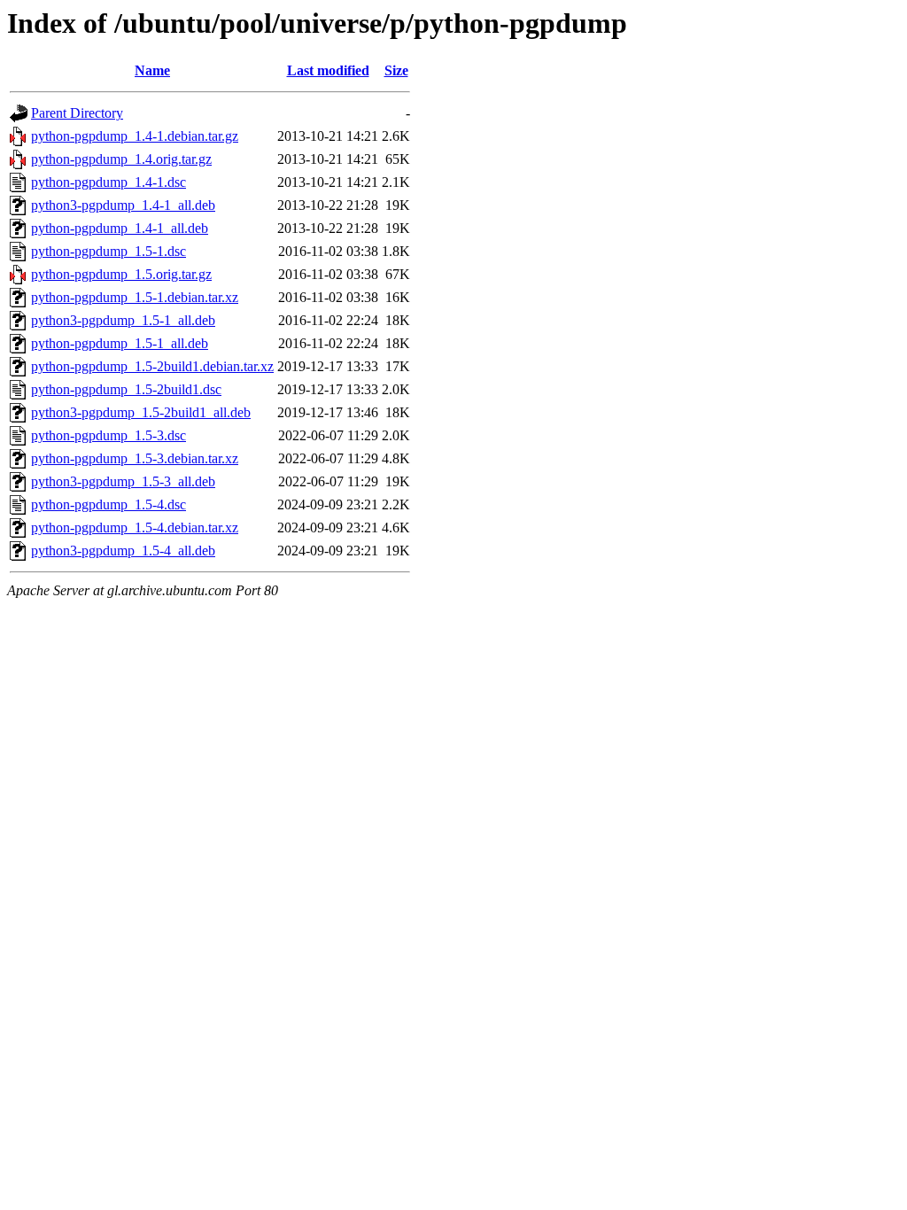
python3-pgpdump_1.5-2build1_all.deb (141, 412)
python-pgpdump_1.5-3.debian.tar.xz (134, 458)
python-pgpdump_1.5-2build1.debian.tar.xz (152, 366)
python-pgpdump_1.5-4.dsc (108, 504)
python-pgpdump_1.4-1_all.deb (119, 228)
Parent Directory (77, 112)
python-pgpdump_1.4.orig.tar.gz (121, 159)
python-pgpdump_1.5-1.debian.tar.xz (134, 297)
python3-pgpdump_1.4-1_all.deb (123, 205)
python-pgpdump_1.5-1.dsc (108, 251)
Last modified (328, 70)
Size (396, 70)
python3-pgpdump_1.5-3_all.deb (123, 481)
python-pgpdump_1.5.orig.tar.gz (121, 274)
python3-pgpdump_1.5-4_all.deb (123, 550)
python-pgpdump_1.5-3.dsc (108, 435)
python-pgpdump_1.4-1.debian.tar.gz (134, 135)
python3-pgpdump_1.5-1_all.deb (123, 320)
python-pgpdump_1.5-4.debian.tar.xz (134, 527)
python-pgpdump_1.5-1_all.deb (119, 343)
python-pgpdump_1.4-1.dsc (108, 182)
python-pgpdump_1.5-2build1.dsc (126, 389)
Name (152, 70)
